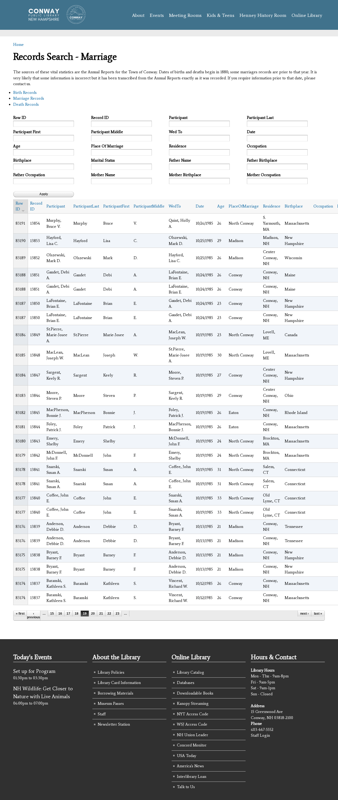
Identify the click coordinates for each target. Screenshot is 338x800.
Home (18, 44)
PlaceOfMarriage (244, 206)
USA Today (186, 755)
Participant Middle (107, 131)
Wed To (175, 131)
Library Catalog (190, 672)
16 (60, 613)
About (138, 15)
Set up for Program (34, 671)
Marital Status (103, 160)
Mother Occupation (263, 174)
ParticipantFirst (116, 206)
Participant (178, 117)
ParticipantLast (86, 206)
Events (157, 15)
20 (93, 613)
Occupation (256, 146)
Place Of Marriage (107, 146)
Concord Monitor (191, 745)
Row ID (19, 117)
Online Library (307, 15)
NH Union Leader (192, 734)
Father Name (180, 160)
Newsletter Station (114, 724)
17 (68, 613)
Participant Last (260, 117)
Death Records (26, 104)
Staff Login (260, 735)
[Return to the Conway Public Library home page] (54, 21)
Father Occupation (29, 174)
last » (318, 613)
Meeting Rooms (185, 15)
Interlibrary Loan (191, 776)
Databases (185, 682)
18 (76, 613)
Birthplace (22, 160)
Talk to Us (186, 786)
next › (304, 613)
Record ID (100, 117)
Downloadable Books (195, 693)
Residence (177, 146)
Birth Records (25, 92)
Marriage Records (28, 98)
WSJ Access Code (192, 724)
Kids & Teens (220, 15)
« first (20, 613)
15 (52, 613)
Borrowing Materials (115, 693)
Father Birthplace (262, 160)
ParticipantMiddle (149, 206)
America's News (190, 766)
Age (16, 146)
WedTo (175, 206)
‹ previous (33, 615)
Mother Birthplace (185, 174)
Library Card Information (119, 682)
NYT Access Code (192, 714)
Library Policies (111, 672)
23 (117, 613)
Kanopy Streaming (193, 703)
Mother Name (103, 174)
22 (109, 613)
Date (251, 131)
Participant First (26, 131)
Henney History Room (263, 15)
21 (101, 613)
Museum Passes (111, 703)
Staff (102, 714)
